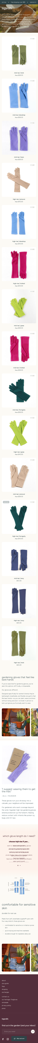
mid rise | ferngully (19, 410)
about (4, 980)
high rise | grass (19, 452)
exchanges (5, 992)
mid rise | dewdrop (19, 115)
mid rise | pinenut (19, 494)
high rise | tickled (19, 283)
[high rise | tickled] (19, 264)
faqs (3, 986)
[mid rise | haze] (19, 138)
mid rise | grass (19, 325)
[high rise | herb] (19, 643)
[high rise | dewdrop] (19, 222)
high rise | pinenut (19, 199)
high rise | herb (19, 662)
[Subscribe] (33, 1031)
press (3, 1008)
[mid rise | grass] (19, 306)
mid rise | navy (19, 578)
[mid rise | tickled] (19, 348)
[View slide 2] (20, 865)
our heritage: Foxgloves (9, 999)
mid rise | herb (19, 73)
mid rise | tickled (19, 368)
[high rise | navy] (19, 601)
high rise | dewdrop (18, 241)
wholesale (5, 1002)
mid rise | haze (19, 157)
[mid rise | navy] (19, 559)
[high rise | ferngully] (19, 517)
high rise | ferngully (19, 536)
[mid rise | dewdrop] (19, 96)
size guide (5, 983)
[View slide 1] (18, 865)
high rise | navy (19, 620)
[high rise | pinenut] (19, 180)
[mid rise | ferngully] (19, 390)
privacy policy (6, 1005)
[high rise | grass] (19, 433)
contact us (5, 996)
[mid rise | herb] (19, 53)
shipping (4, 989)
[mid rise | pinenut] (19, 475)
